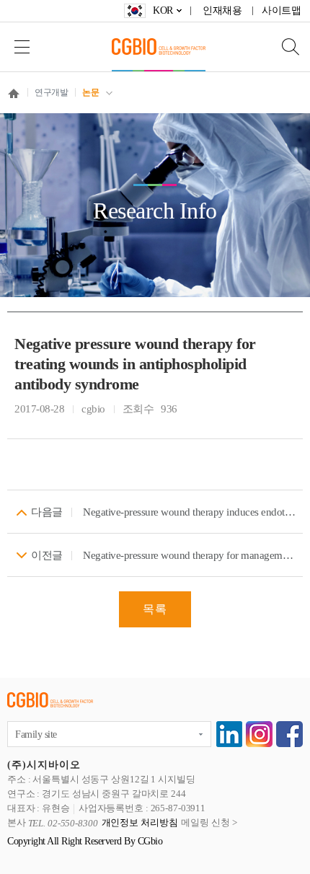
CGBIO (158, 46)
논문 (90, 92)
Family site (36, 734)
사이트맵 (281, 10)
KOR (163, 10)
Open (281, 46)
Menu (21, 46)
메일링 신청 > (208, 823)
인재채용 (222, 10)
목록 (155, 609)
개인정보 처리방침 (140, 823)
